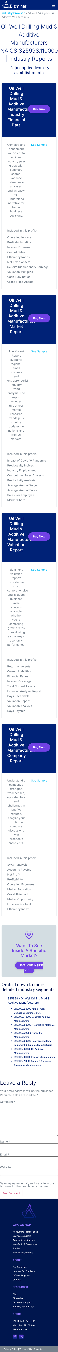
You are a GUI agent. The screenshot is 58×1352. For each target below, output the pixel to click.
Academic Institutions (23, 1240)
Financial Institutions (23, 1252)
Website (5, 1167)
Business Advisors (22, 1236)
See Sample (39, 144)
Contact (17, 1279)
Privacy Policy (11, 1349)
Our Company (20, 1267)
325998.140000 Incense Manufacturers (34, 1057)
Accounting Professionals (25, 1231)
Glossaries (18, 1298)
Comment (7, 1101)
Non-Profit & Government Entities (25, 1246)
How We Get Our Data (24, 1271)
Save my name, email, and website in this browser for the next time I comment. (27, 1185)
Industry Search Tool (23, 1306)
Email (4, 1154)
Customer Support (22, 1302)
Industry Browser (13, 13)
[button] (53, 5)
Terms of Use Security (30, 1349)
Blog (15, 1294)
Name (5, 1141)
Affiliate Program (21, 1275)
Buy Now (39, 109)
